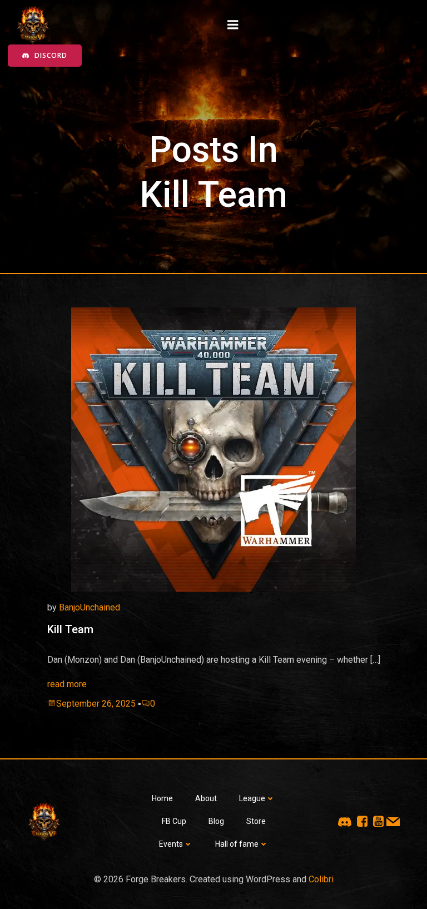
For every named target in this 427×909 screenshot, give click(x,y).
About (206, 798)
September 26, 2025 (96, 703)
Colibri (321, 879)
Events (171, 844)
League (252, 798)
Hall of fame (237, 844)
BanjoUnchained (89, 607)
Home (162, 798)
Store (256, 821)
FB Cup (174, 821)
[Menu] (233, 25)
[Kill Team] (213, 449)
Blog (216, 821)
